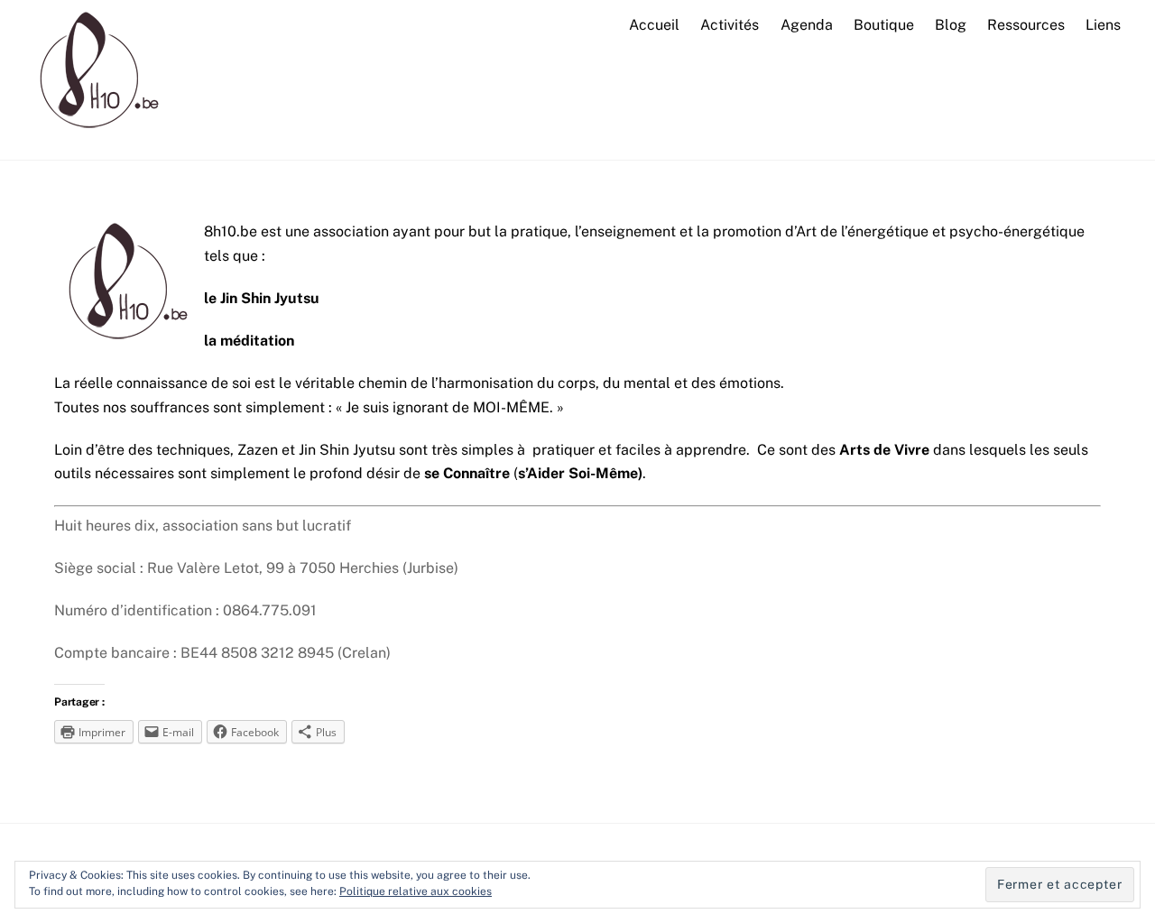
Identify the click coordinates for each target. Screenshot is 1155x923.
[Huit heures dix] (93, 135)
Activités (729, 24)
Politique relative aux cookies (415, 891)
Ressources (1026, 24)
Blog (950, 24)
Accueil (654, 24)
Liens (1103, 24)
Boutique (884, 24)
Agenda (807, 24)
